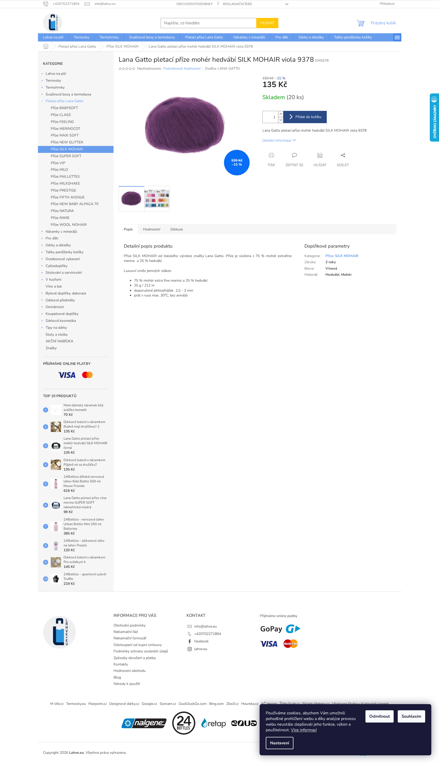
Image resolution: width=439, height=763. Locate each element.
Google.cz (149, 703)
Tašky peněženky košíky (64, 252)
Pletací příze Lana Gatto (64, 101)
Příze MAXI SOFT (65, 135)
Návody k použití (127, 683)
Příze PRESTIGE (63, 190)
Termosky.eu (76, 703)
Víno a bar (54, 286)
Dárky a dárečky (58, 245)
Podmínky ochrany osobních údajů (141, 651)
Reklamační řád (237, 4)
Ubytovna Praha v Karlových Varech (360, 703)
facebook (201, 641)
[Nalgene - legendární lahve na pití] (144, 722)
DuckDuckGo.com (193, 703)
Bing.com (216, 703)
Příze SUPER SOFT (66, 156)
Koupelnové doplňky (62, 313)
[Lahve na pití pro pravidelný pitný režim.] (244, 722)
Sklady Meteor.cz (315, 703)
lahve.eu (200, 649)
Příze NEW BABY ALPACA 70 (74, 204)
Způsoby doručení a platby (135, 657)
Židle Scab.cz (290, 703)
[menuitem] (53, 37)
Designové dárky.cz (124, 703)
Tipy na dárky (56, 327)
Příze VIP (58, 163)
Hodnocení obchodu (130, 670)
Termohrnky (55, 87)
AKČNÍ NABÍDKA (59, 341)
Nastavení (279, 743)
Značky (51, 348)
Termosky (53, 80)
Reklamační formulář (130, 638)
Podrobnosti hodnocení (181, 68)
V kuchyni (53, 279)
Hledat (267, 22)
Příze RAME (60, 217)
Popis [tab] (128, 229)
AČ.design (269, 703)
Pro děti (52, 238)
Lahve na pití (56, 73)
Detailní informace (276, 140)
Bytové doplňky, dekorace (66, 293)
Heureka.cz (249, 703)
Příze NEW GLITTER (67, 142)
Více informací (304, 730)
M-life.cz (57, 703)
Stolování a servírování (64, 272)
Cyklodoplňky (56, 265)
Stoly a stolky (57, 334)
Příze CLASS (61, 114)
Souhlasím (411, 716)
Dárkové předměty (60, 300)
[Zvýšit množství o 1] (280, 114)
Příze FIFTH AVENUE (68, 197)
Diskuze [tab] (176, 229)
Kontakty (121, 664)
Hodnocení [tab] (151, 229)
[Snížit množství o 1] (280, 120)
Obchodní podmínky (194, 4)
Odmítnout (379, 716)
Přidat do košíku (308, 116)
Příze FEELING (62, 121)
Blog (117, 677)
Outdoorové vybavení (63, 259)
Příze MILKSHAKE (65, 183)
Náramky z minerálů (61, 231)
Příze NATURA (62, 210)
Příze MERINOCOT (65, 128)
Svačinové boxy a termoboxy (68, 94)
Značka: (222, 68)
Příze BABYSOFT (64, 107)
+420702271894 (207, 633)
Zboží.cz (232, 703)
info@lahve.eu (205, 626)
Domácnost (55, 306)
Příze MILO (59, 169)
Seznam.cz (168, 703)
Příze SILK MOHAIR (67, 149)
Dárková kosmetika (61, 320)
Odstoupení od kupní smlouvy (138, 644)
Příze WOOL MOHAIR (69, 224)
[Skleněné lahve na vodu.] (213, 722)
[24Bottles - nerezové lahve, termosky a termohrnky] (183, 722)
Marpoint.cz (97, 703)
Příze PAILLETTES (65, 176)
